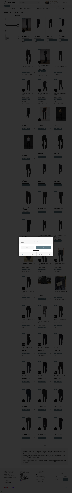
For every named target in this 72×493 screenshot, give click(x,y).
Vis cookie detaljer (36, 250)
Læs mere (22, 242)
